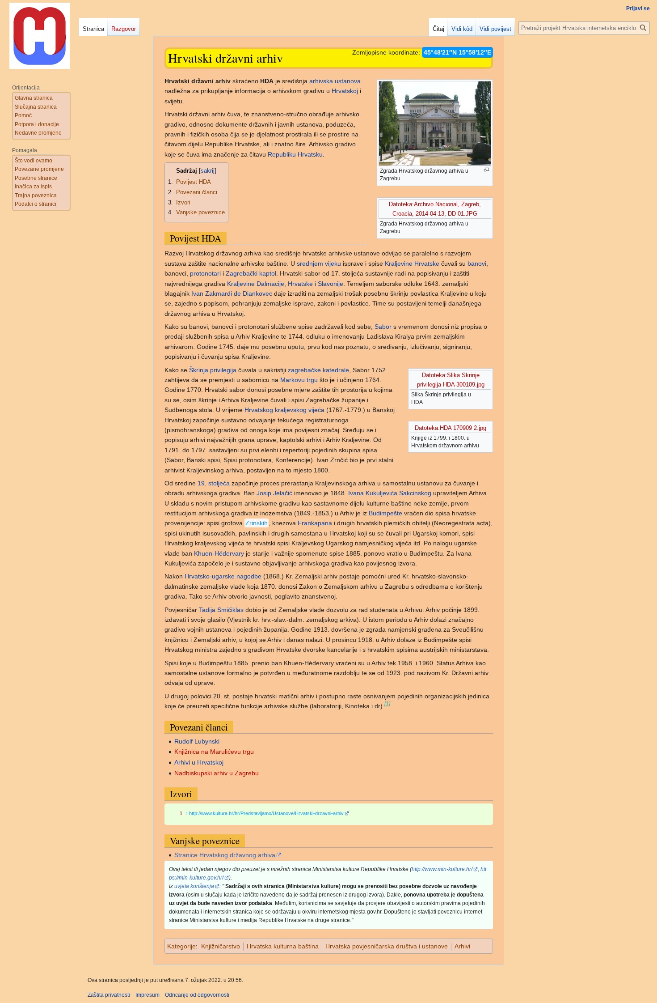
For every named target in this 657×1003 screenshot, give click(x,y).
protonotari (205, 273)
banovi (476, 263)
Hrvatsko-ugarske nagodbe (223, 576)
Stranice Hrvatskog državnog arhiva (224, 854)
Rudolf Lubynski (196, 741)
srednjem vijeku (319, 263)
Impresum (147, 995)
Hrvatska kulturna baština (283, 946)
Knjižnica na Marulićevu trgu (214, 751)
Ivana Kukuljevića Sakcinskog (389, 493)
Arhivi (462, 946)
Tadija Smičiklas (221, 609)
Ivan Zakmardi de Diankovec (231, 293)
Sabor (383, 326)
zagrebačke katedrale (318, 370)
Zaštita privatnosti (109, 995)
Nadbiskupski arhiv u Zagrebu (216, 773)
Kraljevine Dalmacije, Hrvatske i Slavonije (285, 283)
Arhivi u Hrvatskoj (198, 762)
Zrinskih (256, 523)
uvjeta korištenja (194, 886)
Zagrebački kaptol (251, 273)
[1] (387, 703)
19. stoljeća (214, 483)
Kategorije (181, 946)
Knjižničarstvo (220, 946)
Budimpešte (385, 513)
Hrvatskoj (345, 90)
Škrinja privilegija (212, 370)
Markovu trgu (299, 379)
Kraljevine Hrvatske (412, 263)
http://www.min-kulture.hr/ (442, 869)
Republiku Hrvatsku (295, 154)
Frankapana (315, 523)
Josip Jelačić (274, 493)
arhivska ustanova (335, 81)
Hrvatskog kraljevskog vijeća (284, 409)
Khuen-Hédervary (219, 553)
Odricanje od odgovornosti (197, 995)
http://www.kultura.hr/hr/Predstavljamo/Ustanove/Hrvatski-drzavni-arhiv (266, 813)
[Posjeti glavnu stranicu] (39, 36)
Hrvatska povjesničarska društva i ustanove (386, 946)
